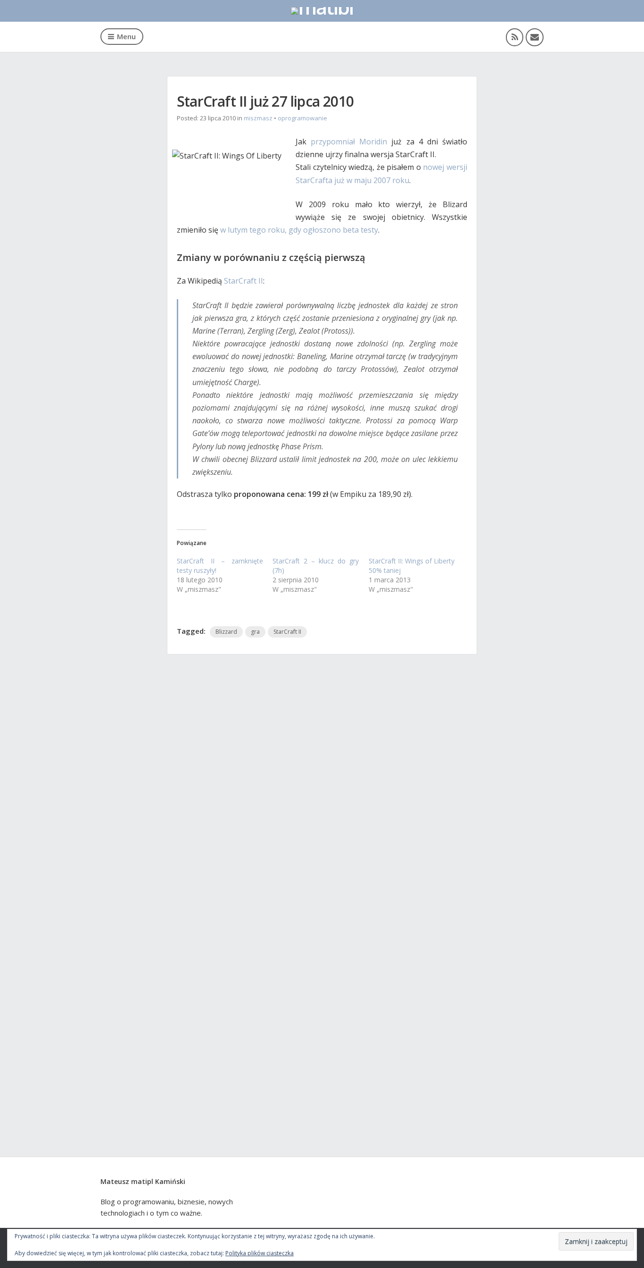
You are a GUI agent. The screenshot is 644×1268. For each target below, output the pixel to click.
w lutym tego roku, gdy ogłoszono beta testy (299, 230)
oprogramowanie (302, 118)
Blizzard (226, 632)
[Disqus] (322, 791)
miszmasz (258, 118)
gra (255, 632)
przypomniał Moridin (349, 141)
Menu (126, 36)
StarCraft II (243, 281)
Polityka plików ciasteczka (259, 1253)
